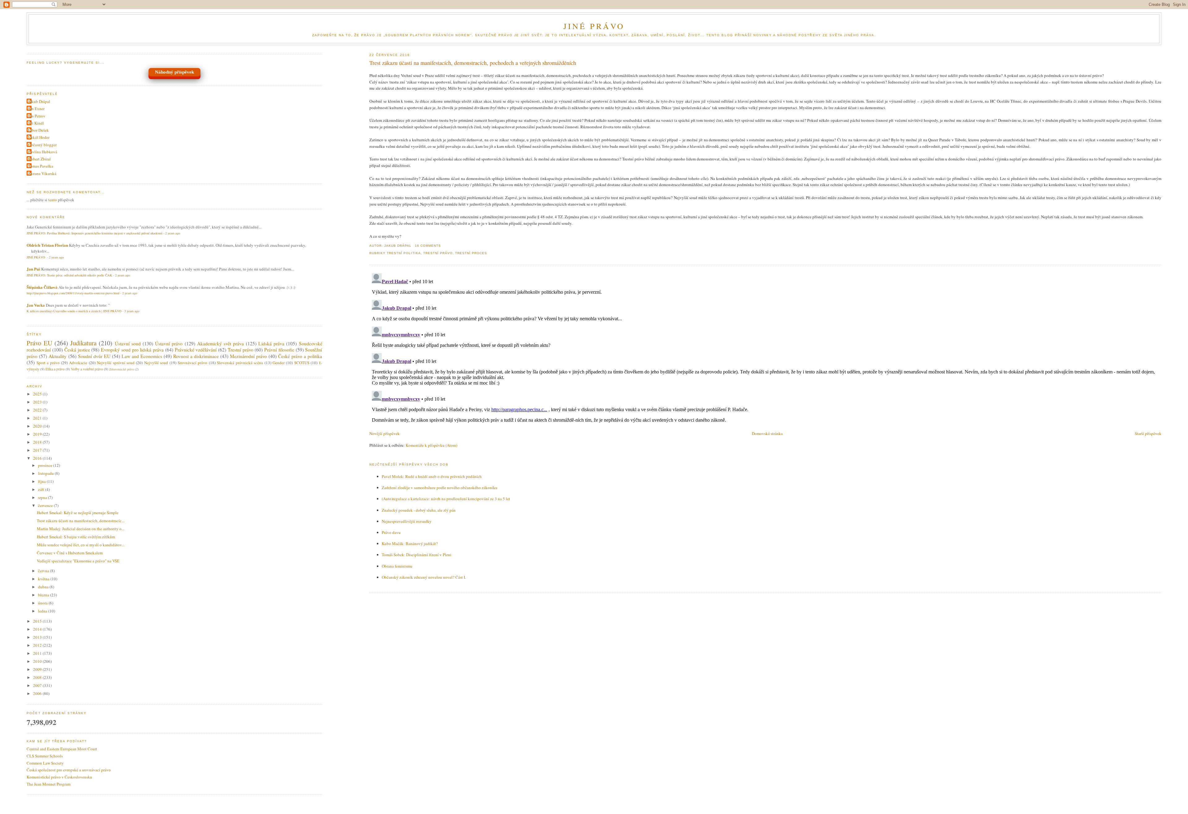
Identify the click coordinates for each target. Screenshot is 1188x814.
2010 (38, 661)
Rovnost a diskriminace (196, 356)
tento (52, 199)
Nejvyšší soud (156, 362)
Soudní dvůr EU (94, 356)
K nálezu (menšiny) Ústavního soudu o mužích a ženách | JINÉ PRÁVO (74, 311)
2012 (38, 645)
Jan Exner (36, 108)
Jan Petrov (36, 116)
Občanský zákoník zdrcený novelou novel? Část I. (424, 577)
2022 (38, 410)
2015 (38, 621)
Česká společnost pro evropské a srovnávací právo (69, 770)
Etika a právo (55, 369)
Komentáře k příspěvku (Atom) (431, 445)
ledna (43, 611)
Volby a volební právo (87, 369)
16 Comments (428, 245)
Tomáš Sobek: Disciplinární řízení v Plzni (416, 554)
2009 (38, 669)
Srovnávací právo (192, 362)
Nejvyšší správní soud (116, 362)
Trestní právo (438, 253)
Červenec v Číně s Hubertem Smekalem (70, 553)
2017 (38, 450)
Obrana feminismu (397, 566)
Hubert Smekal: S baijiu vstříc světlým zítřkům (76, 536)
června (44, 570)
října (42, 481)
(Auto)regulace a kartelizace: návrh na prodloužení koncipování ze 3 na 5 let (446, 498)
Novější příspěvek (384, 433)
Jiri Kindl (36, 123)
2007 (38, 685)
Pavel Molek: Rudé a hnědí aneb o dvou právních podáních (432, 476)
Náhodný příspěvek (174, 72)
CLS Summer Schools (45, 756)
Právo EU (39, 343)
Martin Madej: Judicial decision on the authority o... (80, 528)
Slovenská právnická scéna (240, 362)
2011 (38, 653)
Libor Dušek (38, 130)
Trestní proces (471, 253)
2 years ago (172, 233)
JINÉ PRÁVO (594, 26)
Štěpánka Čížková (42, 287)
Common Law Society (45, 763)
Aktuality (58, 356)
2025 (38, 394)
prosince (45, 465)
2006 (38, 693)
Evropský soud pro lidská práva (132, 350)
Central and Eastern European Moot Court (62, 749)
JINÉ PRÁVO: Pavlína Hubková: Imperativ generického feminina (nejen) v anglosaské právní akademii (94, 233)
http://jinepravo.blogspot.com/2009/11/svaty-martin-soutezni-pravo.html (73, 293)
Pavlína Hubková (42, 152)
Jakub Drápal (39, 101)
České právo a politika (300, 356)
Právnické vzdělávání (196, 350)
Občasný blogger (42, 144)
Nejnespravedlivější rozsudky (407, 521)
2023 (38, 402)
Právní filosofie (279, 350)
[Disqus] (765, 348)
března (44, 595)
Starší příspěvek (1148, 433)
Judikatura (83, 343)
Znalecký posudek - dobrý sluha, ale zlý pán (419, 510)
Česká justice (77, 350)
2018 (38, 442)
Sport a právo (48, 362)
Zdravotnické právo (121, 369)
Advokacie (78, 362)
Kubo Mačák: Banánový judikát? (410, 543)
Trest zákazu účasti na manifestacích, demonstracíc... (80, 520)
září (41, 489)
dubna (44, 587)
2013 (38, 637)
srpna (43, 497)
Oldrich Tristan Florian (47, 245)
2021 (38, 418)
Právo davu (391, 532)
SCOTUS (301, 362)
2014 (38, 629)
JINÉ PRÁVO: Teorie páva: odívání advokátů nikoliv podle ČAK (69, 275)
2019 (38, 434)
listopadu (46, 473)
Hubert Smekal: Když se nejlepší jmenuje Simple (77, 512)
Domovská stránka (767, 433)
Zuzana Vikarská (42, 173)
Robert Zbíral (39, 159)
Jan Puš (33, 269)
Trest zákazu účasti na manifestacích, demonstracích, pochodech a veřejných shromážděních (472, 62)
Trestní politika (403, 253)
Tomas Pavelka (40, 166)
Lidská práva (271, 343)
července (46, 505)
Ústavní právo (169, 343)
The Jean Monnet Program (49, 784)
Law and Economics (142, 356)
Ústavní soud (128, 343)
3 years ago (131, 311)
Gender (279, 362)
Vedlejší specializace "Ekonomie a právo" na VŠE (78, 561)
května (44, 579)
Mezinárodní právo (248, 356)
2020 (38, 426)
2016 (38, 458)
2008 (38, 677)
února (43, 603)
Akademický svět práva (220, 343)
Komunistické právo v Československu (59, 777)
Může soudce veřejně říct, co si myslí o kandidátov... (80, 545)
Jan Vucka (36, 305)
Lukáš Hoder (39, 137)
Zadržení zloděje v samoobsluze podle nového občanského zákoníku (439, 487)
